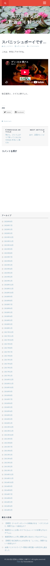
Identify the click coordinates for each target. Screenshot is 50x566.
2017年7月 (8, 352)
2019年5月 (8, 265)
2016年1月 (8, 423)
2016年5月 (8, 407)
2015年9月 (8, 439)
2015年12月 (8, 427)
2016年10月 (8, 387)
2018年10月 (8, 292)
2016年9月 (8, 391)
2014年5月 (8, 502)
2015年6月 (8, 450)
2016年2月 (8, 419)
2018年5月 (8, 312)
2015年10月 (8, 435)
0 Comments (34, 46)
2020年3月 (8, 233)
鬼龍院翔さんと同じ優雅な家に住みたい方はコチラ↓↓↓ (26, 536)
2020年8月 (8, 221)
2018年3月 (8, 320)
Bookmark (7, 121)
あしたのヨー (8, 46)
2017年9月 (8, 344)
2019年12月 (8, 237)
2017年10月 (8, 340)
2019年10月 (8, 245)
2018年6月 (8, 308)
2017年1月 (8, 375)
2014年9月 (8, 486)
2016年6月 (8, 403)
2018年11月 (8, 288)
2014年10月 (8, 482)
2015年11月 (8, 431)
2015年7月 (8, 447)
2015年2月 (8, 466)
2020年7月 (8, 225)
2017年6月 (8, 356)
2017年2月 (8, 371)
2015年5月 (8, 454)
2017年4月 (8, 364)
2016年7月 (8, 399)
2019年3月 (8, 273)
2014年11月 (8, 478)
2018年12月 (8, 284)
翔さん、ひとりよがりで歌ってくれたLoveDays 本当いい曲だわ (13, 136)
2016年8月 (8, 395)
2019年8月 (8, 253)
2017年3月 (8, 367)
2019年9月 (8, 249)
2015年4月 (8, 458)
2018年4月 (8, 316)
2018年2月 (8, 324)
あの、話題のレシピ (37, 132)
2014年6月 (8, 498)
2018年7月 (8, 304)
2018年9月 (8, 296)
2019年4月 (8, 269)
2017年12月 (8, 332)
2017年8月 (8, 348)
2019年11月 (8, 241)
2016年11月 (8, 383)
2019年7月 (8, 257)
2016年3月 (8, 415)
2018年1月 (8, 328)
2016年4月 (8, 411)
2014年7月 (8, 494)
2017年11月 (8, 336)
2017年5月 (8, 360)
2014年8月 (8, 490)
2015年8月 (8, 443)
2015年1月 (8, 470)
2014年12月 (8, 474)
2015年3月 (8, 462)
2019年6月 (8, 261)
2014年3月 (8, 510)
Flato (19, 562)
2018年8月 (8, 300)
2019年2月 (8, 277)
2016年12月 (8, 379)
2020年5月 (8, 229)
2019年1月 (8, 281)
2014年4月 (8, 506)
